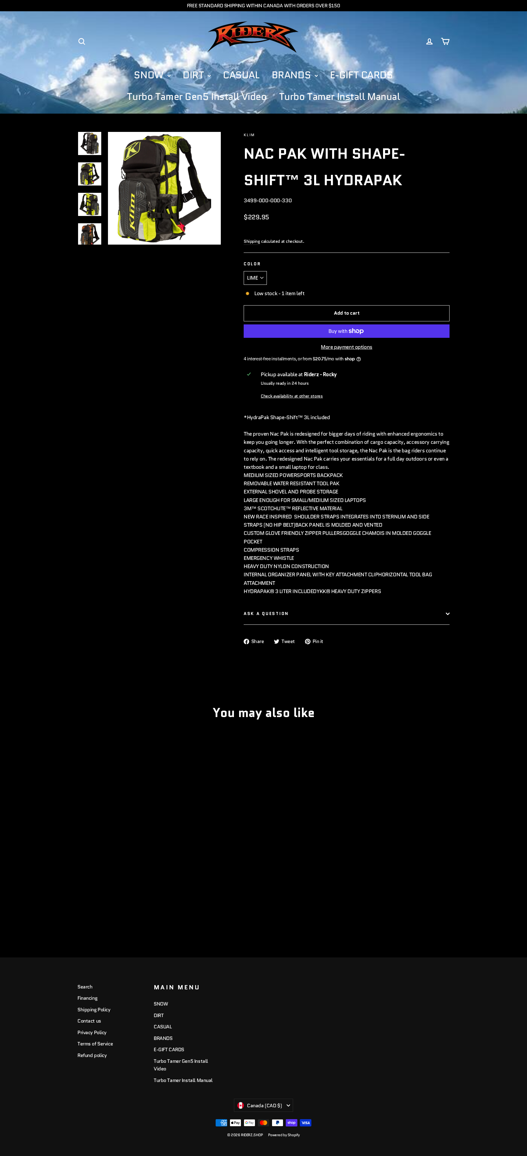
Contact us (89, 1020)
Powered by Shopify (284, 1134)
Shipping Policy (93, 1009)
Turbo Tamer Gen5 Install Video (197, 97)
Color (252, 264)
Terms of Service (95, 1043)
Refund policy (91, 1055)
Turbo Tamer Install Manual (339, 97)
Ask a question (266, 614)
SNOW (150, 75)
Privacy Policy (91, 1032)
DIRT (194, 75)
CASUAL (241, 75)
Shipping (252, 241)
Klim (249, 134)
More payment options (346, 347)
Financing (87, 998)
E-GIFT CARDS (361, 75)
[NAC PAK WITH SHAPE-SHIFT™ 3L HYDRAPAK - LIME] (81, 911)
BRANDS (292, 75)
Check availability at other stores (292, 396)
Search (84, 986)
